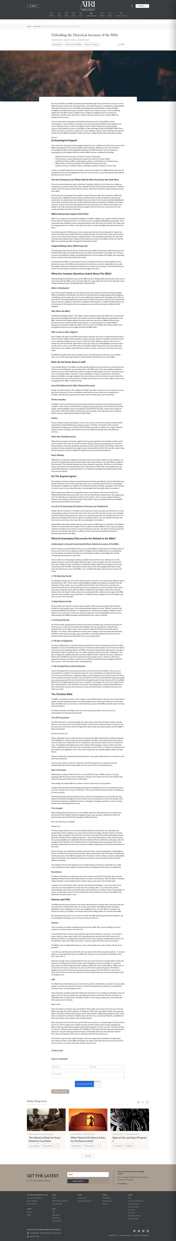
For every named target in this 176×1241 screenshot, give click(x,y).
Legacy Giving (56, 1218)
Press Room (131, 1213)
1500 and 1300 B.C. (117, 738)
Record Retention (133, 1218)
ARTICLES (36, 26)
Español (105, 1204)
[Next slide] (147, 1102)
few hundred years (67, 608)
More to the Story (32, 1201)
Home (29, 26)
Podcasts (29, 1212)
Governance (131, 1210)
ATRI (53, 1212)
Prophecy (129, 1146)
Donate (141, 6)
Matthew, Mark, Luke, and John (90, 815)
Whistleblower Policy (134, 1216)
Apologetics (57, 44)
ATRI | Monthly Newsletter (60, 1201)
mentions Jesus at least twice (92, 406)
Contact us (113, 1235)
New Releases (107, 1198)
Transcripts (118, 1146)
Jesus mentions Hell (102, 997)
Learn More (124, 1183)
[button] (132, 6)
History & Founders (133, 1204)
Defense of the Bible (73, 44)
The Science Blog (57, 1204)
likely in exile (92, 881)
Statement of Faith (133, 1207)
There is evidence (117, 526)
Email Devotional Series (84, 1201)
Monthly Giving (56, 1221)
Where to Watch (32, 1204)
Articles (54, 1198)
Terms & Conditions (141, 1235)
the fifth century (75, 634)
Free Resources (107, 1201)
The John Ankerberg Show (35, 1198)
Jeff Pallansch (35, 1134)
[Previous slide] (139, 1102)
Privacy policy (125, 1235)
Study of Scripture (92, 44)
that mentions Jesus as (82, 425)
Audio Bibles (56, 1215)
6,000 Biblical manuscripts (109, 221)
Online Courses (81, 1198)
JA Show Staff (56, 40)
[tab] (37, 1102)
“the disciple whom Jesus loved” (101, 842)
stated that (99, 464)
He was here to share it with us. (84, 970)
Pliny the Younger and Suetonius (99, 443)
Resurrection (48, 1146)
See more (88, 1156)
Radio (28, 1215)
